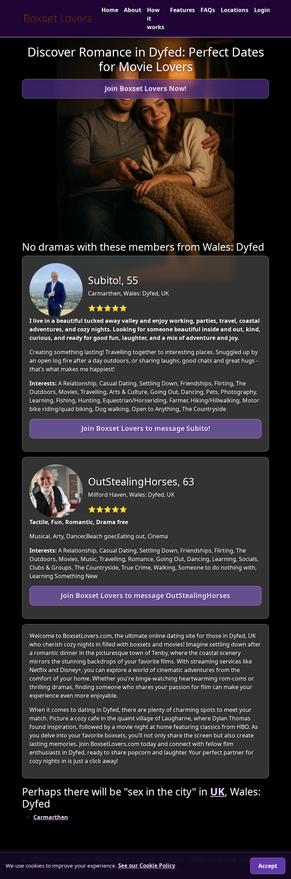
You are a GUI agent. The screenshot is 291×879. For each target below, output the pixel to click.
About (132, 10)
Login (262, 10)
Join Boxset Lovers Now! (145, 88)
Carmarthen (50, 817)
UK (217, 791)
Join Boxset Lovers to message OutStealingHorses (145, 595)
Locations (234, 10)
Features (182, 10)
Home (109, 10)
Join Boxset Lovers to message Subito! (145, 428)
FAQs (208, 10)
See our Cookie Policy (146, 865)
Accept (267, 866)
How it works (155, 18)
